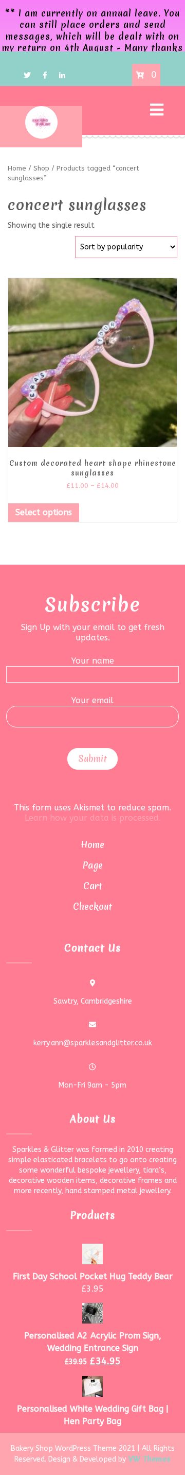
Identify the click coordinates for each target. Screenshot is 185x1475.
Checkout (92, 906)
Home (92, 845)
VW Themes (148, 1459)
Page (93, 865)
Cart (92, 886)
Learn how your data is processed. (93, 818)
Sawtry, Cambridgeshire (92, 1001)
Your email (92, 700)
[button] (127, 110)
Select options (43, 512)
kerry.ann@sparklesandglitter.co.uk (92, 1043)
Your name (92, 661)
